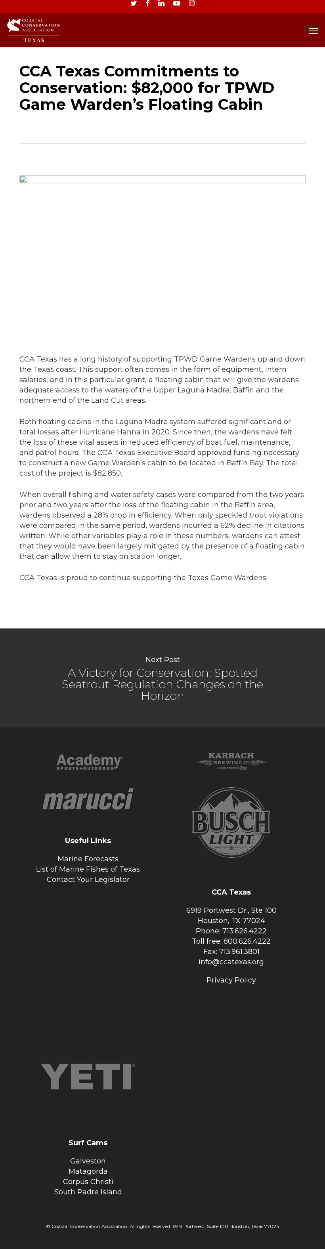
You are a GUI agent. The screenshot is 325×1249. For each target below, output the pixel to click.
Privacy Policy (231, 980)
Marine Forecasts (88, 859)
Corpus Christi (88, 1181)
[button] (313, 30)
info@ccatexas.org (231, 962)
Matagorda (88, 1171)
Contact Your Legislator (88, 879)
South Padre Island (88, 1192)
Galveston (88, 1161)
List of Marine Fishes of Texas (88, 869)
